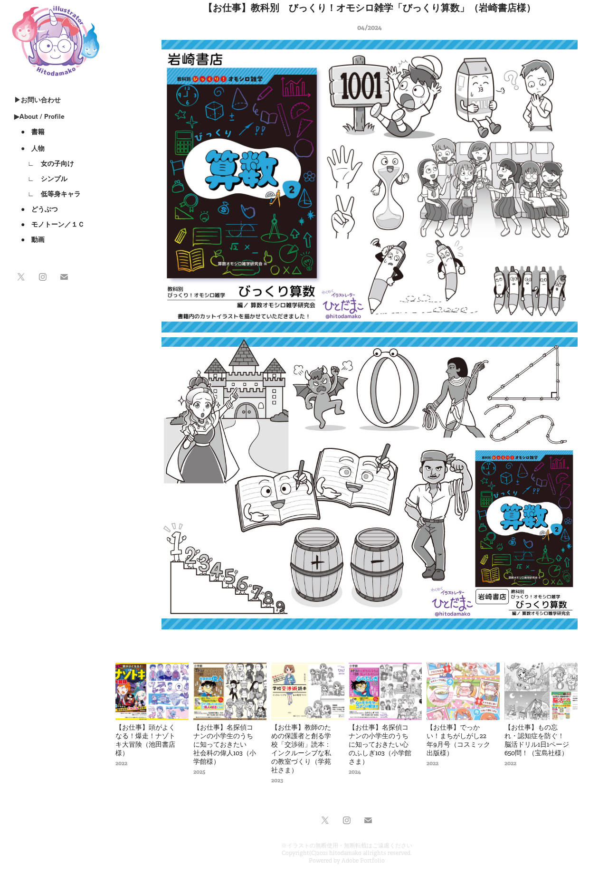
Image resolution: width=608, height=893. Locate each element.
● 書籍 (29, 131)
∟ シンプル (40, 178)
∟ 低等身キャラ (47, 194)
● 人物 (29, 148)
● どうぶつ (36, 209)
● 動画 (29, 239)
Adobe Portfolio (363, 860)
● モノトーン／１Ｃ (49, 224)
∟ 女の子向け (44, 163)
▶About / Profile (39, 116)
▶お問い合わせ (37, 99)
